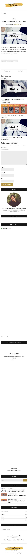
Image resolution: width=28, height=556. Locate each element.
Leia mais (17, 358)
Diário (14, 18)
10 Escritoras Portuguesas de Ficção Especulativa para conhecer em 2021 (16, 490)
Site (2, 178)
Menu (4, 13)
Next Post (20, 71)
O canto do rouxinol (13, 60)
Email (3, 173)
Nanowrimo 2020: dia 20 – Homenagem (17, 495)
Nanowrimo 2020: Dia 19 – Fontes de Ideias (12, 116)
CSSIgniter (20, 553)
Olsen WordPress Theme (11, 553)
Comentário (4, 149)
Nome (3, 167)
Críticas (2, 514)
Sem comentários (18, 24)
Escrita (2, 519)
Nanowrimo (4, 60)
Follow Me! (14, 537)
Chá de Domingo (4, 511)
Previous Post (7, 71)
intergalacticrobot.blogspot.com (14, 470)
